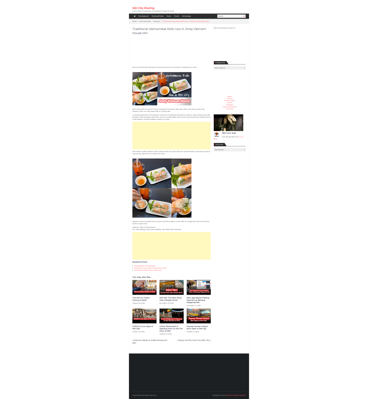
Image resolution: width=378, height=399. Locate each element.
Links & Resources (229, 107)
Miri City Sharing (143, 8)
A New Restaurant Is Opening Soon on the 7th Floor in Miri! (171, 328)
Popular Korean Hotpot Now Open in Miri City (197, 327)
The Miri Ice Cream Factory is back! (141, 299)
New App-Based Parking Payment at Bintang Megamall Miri (198, 300)
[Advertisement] (171, 51)
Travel (176, 16)
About (229, 96)
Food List (229, 109)
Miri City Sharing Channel (236, 395)
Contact (229, 98)
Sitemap (229, 105)
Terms (229, 103)
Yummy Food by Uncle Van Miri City (193, 340)
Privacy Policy (229, 100)
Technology (186, 16)
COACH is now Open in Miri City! (142, 327)
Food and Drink (158, 16)
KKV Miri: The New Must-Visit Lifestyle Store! (170, 299)
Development (143, 16)
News (169, 16)
